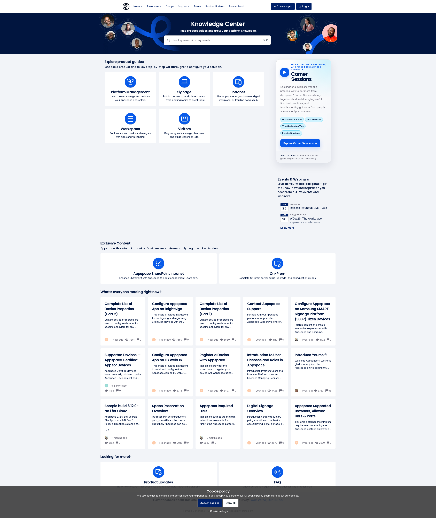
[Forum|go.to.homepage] (126, 6)
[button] (218, 511)
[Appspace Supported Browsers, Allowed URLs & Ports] (313, 424)
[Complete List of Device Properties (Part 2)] (122, 321)
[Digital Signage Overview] (265, 424)
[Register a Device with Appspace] (218, 372)
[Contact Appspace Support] (265, 321)
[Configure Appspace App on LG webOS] (170, 372)
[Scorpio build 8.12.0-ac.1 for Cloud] (122, 424)
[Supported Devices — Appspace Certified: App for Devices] (122, 372)
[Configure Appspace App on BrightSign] (170, 321)
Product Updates (215, 6)
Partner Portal (236, 6)
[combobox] (217, 40)
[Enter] (167, 40)
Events (197, 6)
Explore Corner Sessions (300, 143)
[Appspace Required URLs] (218, 424)
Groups (170, 6)
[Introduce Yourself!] (313, 372)
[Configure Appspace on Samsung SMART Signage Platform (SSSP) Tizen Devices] (313, 321)
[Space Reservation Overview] (170, 424)
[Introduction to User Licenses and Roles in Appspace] (265, 372)
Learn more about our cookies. (281, 495)
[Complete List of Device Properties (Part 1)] (218, 321)
